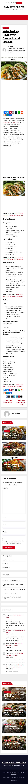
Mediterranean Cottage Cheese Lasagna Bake (13, 450)
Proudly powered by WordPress (9, 772)
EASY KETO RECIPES (14, 7)
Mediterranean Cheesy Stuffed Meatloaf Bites (13, 711)
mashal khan (15, 437)
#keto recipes (20, 48)
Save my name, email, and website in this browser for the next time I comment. (13, 542)
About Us (8, 777)
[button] (25, 17)
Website (5, 531)
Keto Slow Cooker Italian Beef (20, 402)
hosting (11, 46)
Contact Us (13, 777)
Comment (5, 488)
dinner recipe (6, 122)
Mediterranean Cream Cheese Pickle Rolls (14, 589)
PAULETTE (9, 630)
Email (4, 524)
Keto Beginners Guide (8, 560)
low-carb (15, 122)
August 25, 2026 (9, 698)
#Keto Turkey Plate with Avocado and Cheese (16, 51)
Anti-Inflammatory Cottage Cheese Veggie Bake (14, 466)
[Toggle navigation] (14, 17)
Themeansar (13, 774)
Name (4, 517)
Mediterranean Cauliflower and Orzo (12, 434)
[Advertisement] (14, 96)
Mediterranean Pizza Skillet (10, 593)
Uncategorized (6, 567)
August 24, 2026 (9, 731)
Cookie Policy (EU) (21, 777)
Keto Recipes (5, 27)
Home (4, 777)
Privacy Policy (14, 780)
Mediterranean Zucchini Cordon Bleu (12, 580)
